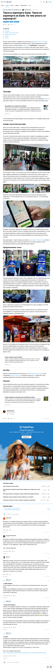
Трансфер (7, 31)
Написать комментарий (12, 514)
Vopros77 (8, 556)
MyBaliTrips (47, 98)
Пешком (7, 38)
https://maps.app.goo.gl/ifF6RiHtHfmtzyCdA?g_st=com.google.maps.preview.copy (24, 652)
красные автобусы (16, 375)
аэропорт (16, 21)
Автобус (7, 36)
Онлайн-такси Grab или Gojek (11, 32)
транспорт (6, 21)
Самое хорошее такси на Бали (10, 486)
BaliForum (8, 579)
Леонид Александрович (11, 535)
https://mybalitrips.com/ (26, 434)
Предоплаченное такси (10, 34)
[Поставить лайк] (43, 418)
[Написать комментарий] (48, 667)
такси (11, 21)
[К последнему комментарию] (51, 667)
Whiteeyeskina (10, 410)
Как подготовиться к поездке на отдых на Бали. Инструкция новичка (21, 493)
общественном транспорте (34, 373)
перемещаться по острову (40, 41)
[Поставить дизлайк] (48, 418)
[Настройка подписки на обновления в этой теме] (48, 509)
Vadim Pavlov (8, 517)
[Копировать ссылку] (14, 24)
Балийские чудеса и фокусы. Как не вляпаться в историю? (18, 497)
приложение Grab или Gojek (36, 240)
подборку (25, 45)
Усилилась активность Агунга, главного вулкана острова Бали (19, 500)
